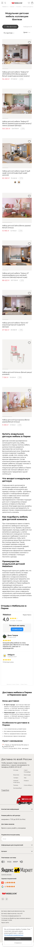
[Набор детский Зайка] (17, 208)
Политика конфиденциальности (11, 916)
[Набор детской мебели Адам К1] (17, 153)
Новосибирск (28, 785)
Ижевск (26, 780)
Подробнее (5, 790)
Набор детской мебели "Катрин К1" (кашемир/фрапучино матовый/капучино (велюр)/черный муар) (15, 275)
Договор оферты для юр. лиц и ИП (12, 913)
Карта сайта (5, 922)
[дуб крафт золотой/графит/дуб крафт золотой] (19, 182)
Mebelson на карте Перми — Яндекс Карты (17, 684)
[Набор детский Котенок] (17, 354)
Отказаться (17, 943)
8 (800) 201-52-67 (15, 767)
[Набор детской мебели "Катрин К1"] (17, 255)
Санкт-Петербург (27, 771)
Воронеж (16, 775)
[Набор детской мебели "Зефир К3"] (17, 104)
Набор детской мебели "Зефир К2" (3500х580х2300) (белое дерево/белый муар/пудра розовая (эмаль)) (16, 74)
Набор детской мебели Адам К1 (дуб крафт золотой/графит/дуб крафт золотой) (16, 173)
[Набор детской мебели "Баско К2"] (17, 305)
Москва (15, 770)
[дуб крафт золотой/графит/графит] (15, 182)
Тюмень (15, 785)
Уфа (25, 777)
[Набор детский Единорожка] (17, 402)
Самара (15, 777)
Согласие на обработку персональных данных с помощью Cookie (16, 919)
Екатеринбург (17, 788)
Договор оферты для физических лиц (13, 911)
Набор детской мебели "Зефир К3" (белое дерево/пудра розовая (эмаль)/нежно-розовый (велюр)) (16, 123)
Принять (18, 938)
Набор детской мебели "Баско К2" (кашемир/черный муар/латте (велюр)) (15, 325)
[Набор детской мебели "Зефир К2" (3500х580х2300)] (17, 54)
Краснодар (27, 775)
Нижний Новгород (16, 781)
